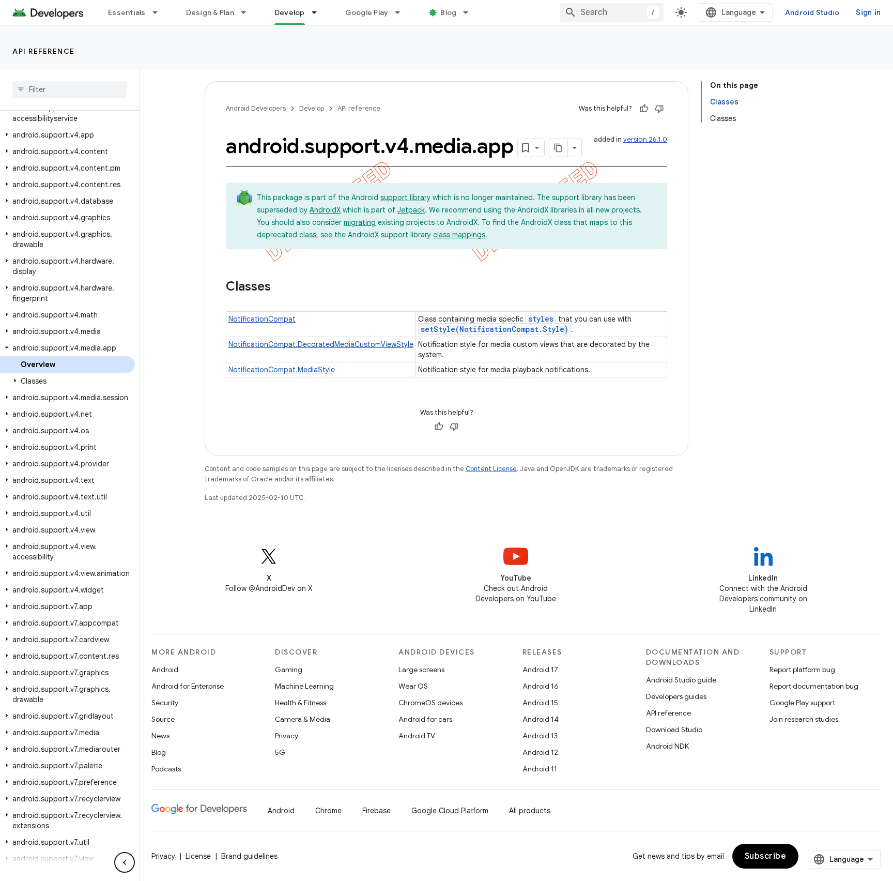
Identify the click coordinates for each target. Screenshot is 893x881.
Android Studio (812, 12)
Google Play (367, 12)
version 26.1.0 (645, 139)
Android (164, 669)
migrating (360, 222)
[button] (67, 113)
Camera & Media (302, 719)
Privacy (286, 735)
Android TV (416, 735)
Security (164, 702)
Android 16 (540, 686)
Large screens (421, 669)
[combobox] (612, 12)
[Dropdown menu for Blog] (470, 12)
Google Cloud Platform (449, 810)
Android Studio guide (681, 680)
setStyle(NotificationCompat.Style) (494, 329)
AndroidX (325, 210)
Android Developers (256, 108)
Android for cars (425, 719)
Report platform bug (802, 669)
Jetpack (411, 210)
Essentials (127, 12)
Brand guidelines (249, 856)
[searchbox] (69, 89)
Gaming (288, 669)
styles (540, 319)
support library (405, 197)
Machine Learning (304, 686)
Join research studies (803, 719)
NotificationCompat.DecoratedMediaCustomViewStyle (320, 344)
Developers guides (676, 696)
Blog (448, 12)
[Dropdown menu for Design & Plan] (248, 12)
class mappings (459, 234)
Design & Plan (210, 12)
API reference (43, 51)
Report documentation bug (813, 686)
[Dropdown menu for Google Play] (402, 12)
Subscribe (766, 856)
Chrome (328, 810)
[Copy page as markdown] (558, 148)
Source (163, 719)
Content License (491, 468)
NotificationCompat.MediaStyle (281, 369)
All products (529, 810)
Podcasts (166, 768)
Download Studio (674, 729)
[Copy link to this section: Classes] (281, 287)
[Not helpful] (659, 108)
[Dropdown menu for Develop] (319, 12)
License (198, 856)
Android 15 (540, 702)
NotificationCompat (262, 319)
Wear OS (413, 686)
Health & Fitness (300, 702)
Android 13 (540, 735)
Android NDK (667, 746)
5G (280, 752)
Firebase (376, 810)
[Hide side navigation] (124, 862)
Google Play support (802, 702)
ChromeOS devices (430, 702)
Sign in (868, 12)
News (160, 735)
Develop (289, 12)
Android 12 (540, 752)
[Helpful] (644, 108)
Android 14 (540, 719)
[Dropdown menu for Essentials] (160, 12)
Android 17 (540, 669)
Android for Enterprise (187, 686)
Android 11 (539, 768)
